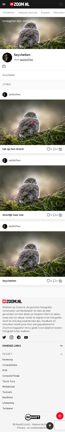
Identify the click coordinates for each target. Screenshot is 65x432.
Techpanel (7, 408)
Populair (45, 12)
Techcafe (7, 392)
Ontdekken (8, 12)
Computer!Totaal (11, 376)
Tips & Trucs (8, 381)
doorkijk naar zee (13, 214)
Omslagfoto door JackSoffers (19, 21)
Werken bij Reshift (41, 424)
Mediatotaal (8, 386)
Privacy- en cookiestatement (33, 427)
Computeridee (9, 365)
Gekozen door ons (27, 12)
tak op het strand (13, 149)
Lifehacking (8, 403)
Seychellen (9, 280)
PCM (4, 370)
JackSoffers (26, 59)
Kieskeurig (7, 359)
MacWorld (7, 397)
